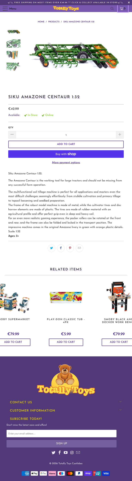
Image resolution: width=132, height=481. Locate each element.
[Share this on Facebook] (61, 248)
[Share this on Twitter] (51, 248)
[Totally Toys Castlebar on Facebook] (59, 453)
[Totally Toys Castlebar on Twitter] (53, 453)
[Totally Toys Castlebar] (66, 8)
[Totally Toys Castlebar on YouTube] (65, 453)
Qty (10, 128)
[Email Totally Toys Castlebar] (78, 453)
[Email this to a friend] (79, 248)
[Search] (113, 8)
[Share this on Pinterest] (70, 248)
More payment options (66, 162)
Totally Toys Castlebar (70, 463)
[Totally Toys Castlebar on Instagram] (72, 453)
